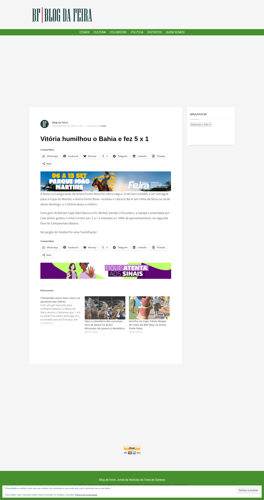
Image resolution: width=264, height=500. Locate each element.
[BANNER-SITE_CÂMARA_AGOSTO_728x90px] (105, 270)
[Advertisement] (132, 71)
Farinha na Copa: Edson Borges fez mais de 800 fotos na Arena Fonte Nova (147, 324)
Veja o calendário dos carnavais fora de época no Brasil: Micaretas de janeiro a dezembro (105, 324)
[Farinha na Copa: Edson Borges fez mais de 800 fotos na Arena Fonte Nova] (149, 308)
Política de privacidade (86, 494)
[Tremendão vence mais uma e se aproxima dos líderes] (62, 310)
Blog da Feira (60, 122)
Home (103, 126)
